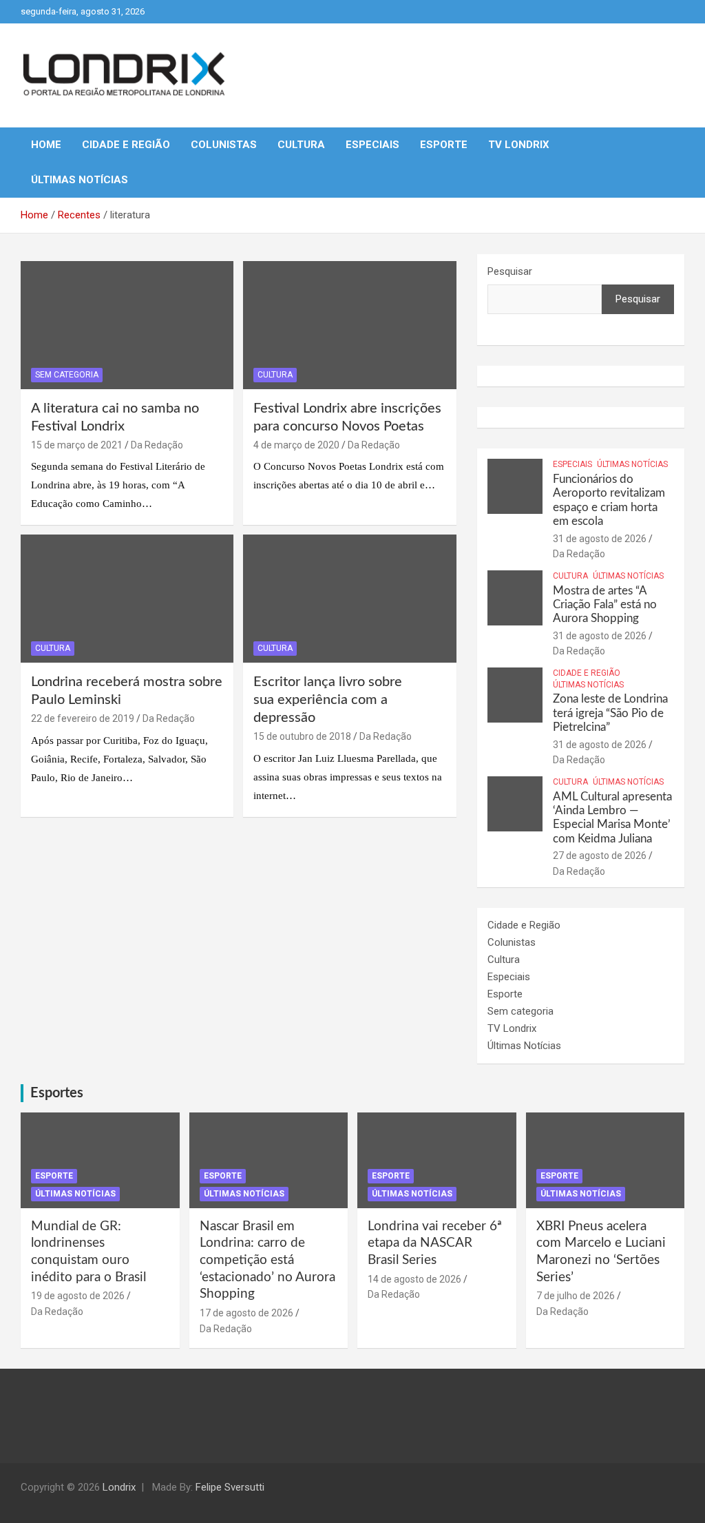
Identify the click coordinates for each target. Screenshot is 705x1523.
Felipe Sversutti (230, 1487)
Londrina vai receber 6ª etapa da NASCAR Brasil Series (435, 1243)
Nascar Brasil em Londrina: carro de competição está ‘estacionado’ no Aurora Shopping (267, 1260)
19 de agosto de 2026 (78, 1295)
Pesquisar (509, 271)
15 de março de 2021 (77, 444)
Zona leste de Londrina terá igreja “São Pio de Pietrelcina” (610, 713)
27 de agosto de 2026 (599, 855)
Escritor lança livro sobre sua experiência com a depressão (327, 700)
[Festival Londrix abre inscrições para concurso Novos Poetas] (349, 325)
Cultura (301, 144)
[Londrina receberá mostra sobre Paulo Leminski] (127, 599)
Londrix (119, 1487)
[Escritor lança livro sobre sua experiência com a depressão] (349, 599)
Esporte (443, 144)
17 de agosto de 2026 (246, 1312)
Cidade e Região (126, 144)
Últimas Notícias (79, 180)
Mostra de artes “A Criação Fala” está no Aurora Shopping (605, 605)
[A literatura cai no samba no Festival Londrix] (127, 325)
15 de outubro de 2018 (302, 736)
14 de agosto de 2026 (414, 1279)
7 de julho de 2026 (575, 1295)
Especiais (372, 144)
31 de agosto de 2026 (599, 538)
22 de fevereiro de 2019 (82, 718)
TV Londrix (518, 144)
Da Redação (157, 444)
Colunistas (224, 144)
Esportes (56, 1093)
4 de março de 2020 (296, 444)
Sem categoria (66, 375)
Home (46, 144)
